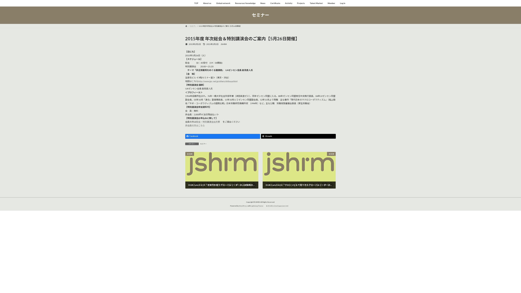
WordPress (243, 206)
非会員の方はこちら (195, 125)
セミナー (203, 144)
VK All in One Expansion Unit (278, 206)
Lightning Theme (257, 206)
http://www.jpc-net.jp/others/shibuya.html (217, 81)
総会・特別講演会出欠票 (208, 121)
